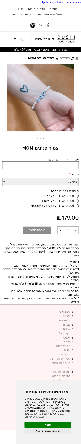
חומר (74, 174)
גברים (67, 342)
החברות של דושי (60, 376)
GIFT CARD (63, 346)
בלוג (21, 9)
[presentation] (77, 98)
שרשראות (64, 320)
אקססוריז (64, 337)
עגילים (66, 329)
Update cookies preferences (61, 2)
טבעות (66, 324)
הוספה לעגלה (36, 230)
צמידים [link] (65, 58)
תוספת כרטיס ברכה (65, 191)
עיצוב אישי (64, 311)
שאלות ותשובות (23, 14)
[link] (66, 39)
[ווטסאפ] (48, 25)
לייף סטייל (64, 333)
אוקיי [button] (48, 424)
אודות (53, 9)
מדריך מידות (36, 9)
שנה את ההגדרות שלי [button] (47, 431)
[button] (43, 138)
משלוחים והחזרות (50, 14)
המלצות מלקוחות (60, 371)
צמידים (66, 316)
